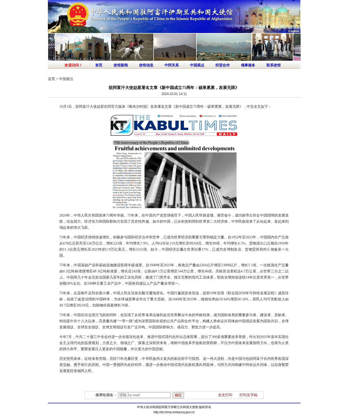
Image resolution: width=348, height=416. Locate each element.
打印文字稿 (248, 395)
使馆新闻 (121, 65)
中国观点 (197, 65)
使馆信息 (146, 65)
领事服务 (248, 65)
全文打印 (225, 395)
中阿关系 (172, 65)
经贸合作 (223, 65)
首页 (98, 65)
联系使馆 (273, 65)
